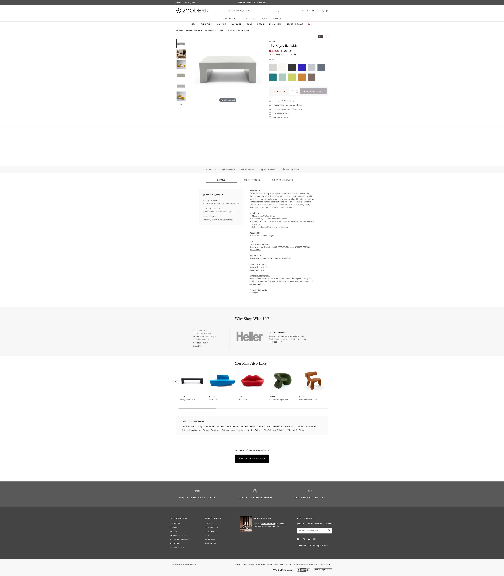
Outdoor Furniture (194, 30)
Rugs (249, 24)
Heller (272, 41)
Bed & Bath (275, 24)
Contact (272, 339)
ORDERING (174, 527)
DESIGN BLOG (210, 539)
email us (260, 284)
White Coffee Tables (296, 430)
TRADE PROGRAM (211, 527)
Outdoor (237, 24)
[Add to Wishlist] (327, 36)
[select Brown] (312, 77)
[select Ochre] (302, 77)
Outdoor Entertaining (191, 430)
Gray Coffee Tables (206, 426)
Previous (190, 69)
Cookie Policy (260, 564)
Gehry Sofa (213, 399)
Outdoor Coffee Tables (239, 30)
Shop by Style (230, 19)
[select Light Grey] (273, 67)
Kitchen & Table (294, 24)
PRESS (207, 535)
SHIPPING (173, 531)
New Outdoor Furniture (283, 426)
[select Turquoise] (273, 77)
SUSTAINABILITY (211, 531)
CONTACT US (175, 523)
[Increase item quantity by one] (297, 89)
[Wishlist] (318, 11)
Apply (278, 54)
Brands (277, 19)
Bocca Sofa (243, 399)
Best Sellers (249, 19)
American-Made (189, 426)
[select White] (282, 67)
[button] (327, 11)
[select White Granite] (312, 67)
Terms (245, 564)
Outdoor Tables (254, 430)
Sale (310, 24)
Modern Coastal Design (227, 426)
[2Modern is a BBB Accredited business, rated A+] (303, 571)
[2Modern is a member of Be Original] (283, 570)
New (193, 24)
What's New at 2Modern (274, 430)
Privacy (251, 564)
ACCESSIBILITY (210, 543)
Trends (264, 19)
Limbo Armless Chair (308, 399)
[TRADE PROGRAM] (263, 524)
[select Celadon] (282, 77)
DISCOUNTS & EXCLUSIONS (180, 539)
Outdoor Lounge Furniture (216, 30)
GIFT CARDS (174, 543)
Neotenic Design (247, 426)
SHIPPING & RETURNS (282, 180)
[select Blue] (302, 67)
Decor (260, 24)
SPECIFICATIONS (252, 180)
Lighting (221, 24)
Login (271, 54)
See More (254, 293)
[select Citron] (292, 77)
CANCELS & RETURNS (178, 535)
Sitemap (237, 564)
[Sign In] (323, 11)
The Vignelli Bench (186, 399)
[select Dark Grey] (292, 67)
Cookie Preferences (326, 564)
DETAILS (221, 180)
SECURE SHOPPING (177, 547)
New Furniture (264, 426)
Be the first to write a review (252, 458)
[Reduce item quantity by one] (297, 93)
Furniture (206, 24)
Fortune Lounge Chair (278, 399)
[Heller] (250, 336)
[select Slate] (321, 67)
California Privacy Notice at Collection (279, 564)
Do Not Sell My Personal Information (305, 564)
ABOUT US (208, 523)
